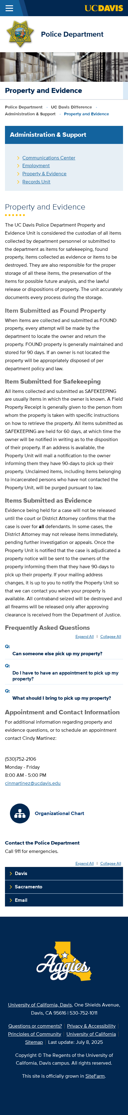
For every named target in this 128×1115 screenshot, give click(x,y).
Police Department (72, 34)
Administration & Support (30, 114)
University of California (91, 1034)
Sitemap (34, 1042)
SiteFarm (95, 1076)
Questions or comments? (35, 1026)
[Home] (20, 33)
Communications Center (48, 157)
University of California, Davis (40, 1004)
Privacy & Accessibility (91, 1026)
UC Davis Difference (71, 107)
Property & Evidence (44, 173)
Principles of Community (34, 1034)
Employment (36, 165)
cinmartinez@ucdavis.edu (33, 783)
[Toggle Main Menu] (9, 8)
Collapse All (110, 636)
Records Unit (36, 181)
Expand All (84, 636)
